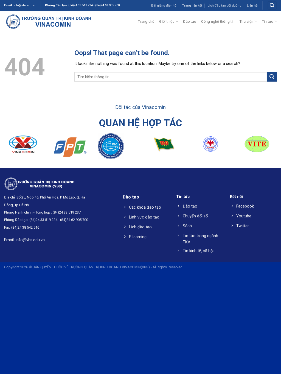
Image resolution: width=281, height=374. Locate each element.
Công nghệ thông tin (218, 21)
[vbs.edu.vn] (48, 21)
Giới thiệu (167, 21)
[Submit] (272, 77)
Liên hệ (252, 5)
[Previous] (13, 149)
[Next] (268, 149)
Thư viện (246, 21)
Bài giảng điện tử (163, 5)
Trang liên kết (192, 5)
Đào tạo (189, 21)
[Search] (272, 5)
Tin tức (267, 21)
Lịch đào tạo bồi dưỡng (224, 5)
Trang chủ (146, 21)
